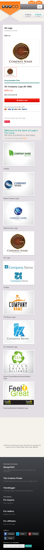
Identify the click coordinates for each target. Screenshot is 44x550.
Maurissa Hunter (11, 30)
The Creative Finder (12, 478)
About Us (35, 447)
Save (8, 121)
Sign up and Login (9, 524)
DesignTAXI (8, 467)
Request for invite (9, 514)
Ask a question (8, 503)
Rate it (25, 138)
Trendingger (9, 487)
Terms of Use (28, 447)
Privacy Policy (20, 447)
